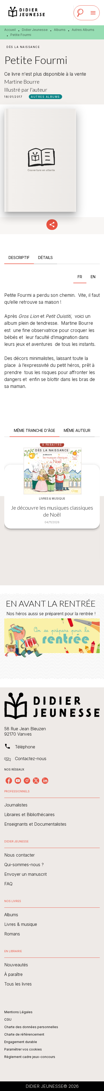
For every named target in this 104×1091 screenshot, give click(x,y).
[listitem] (8, 780)
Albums (60, 30)
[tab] (19, 257)
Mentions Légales (18, 1012)
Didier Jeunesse (35, 30)
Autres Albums (83, 30)
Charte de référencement (24, 1034)
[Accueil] (26, 12)
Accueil (10, 30)
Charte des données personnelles (31, 1027)
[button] (45, 96)
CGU (7, 1019)
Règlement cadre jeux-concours (29, 1057)
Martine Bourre (21, 81)
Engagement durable (20, 1042)
